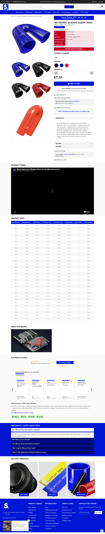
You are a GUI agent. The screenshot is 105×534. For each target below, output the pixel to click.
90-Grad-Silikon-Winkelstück (21, 16)
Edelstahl (30, 513)
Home (12, 16)
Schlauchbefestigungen (33, 526)
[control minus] (56, 73)
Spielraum (30, 531)
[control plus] (92, 73)
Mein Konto (65, 507)
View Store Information (59, 155)
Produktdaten (48, 528)
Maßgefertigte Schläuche (51, 510)
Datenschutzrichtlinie (50, 520)
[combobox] (47, 6)
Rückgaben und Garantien (51, 515)
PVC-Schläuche (32, 518)
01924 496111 (6, 2)
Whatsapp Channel (66, 520)
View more (56, 46)
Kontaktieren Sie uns (67, 510)
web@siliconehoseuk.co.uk (19, 2)
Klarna (46, 507)
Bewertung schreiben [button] (65, 362)
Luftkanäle (30, 523)
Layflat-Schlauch (32, 520)
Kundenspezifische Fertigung (69, 513)
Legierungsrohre (32, 510)
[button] (57, 29)
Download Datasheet (74, 49)
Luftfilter (30, 528)
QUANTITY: (58, 70)
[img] (52, 374)
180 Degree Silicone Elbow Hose (35, 16)
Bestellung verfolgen (67, 515)
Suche (69, 6)
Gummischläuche (32, 515)
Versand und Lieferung (50, 513)
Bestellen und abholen (50, 526)
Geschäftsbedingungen (50, 518)
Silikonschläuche (32, 507)
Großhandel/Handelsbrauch (52, 523)
